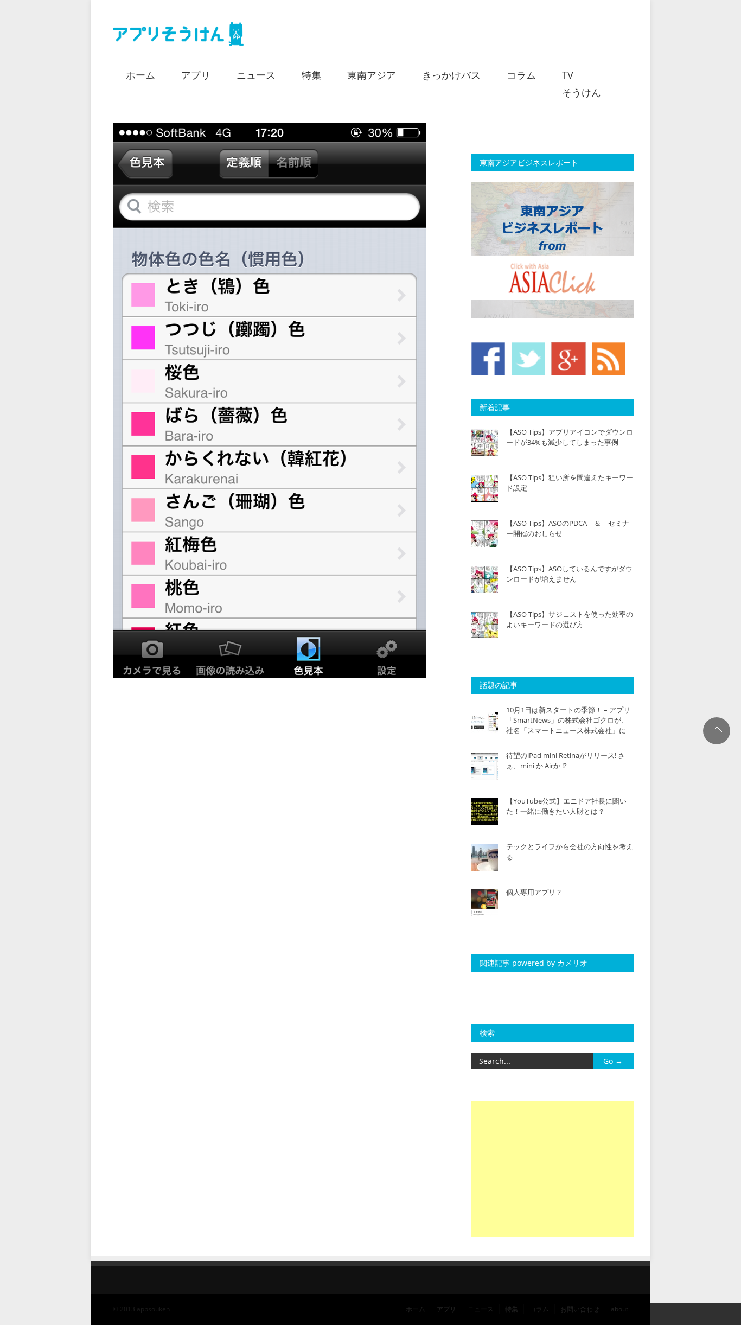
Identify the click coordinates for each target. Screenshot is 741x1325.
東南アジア (371, 74)
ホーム (140, 74)
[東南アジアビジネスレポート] (552, 315)
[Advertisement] (552, 1169)
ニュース (256, 74)
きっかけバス (451, 74)
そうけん (581, 92)
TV (567, 74)
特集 (311, 74)
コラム (521, 74)
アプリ (195, 74)
